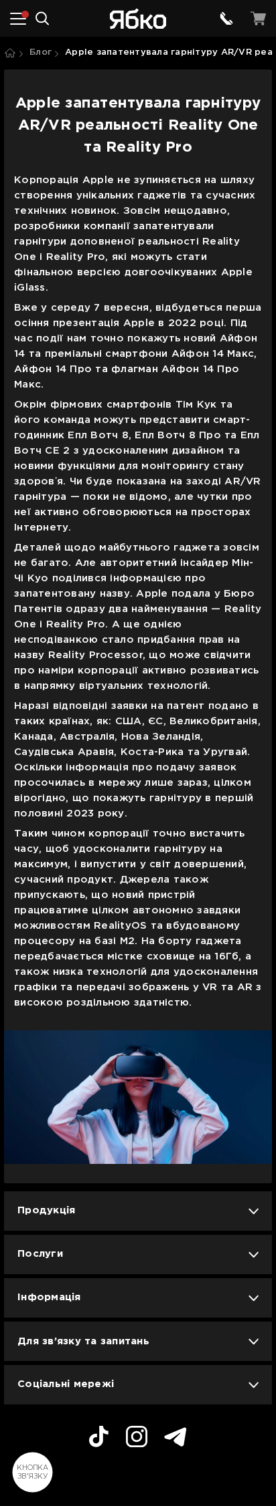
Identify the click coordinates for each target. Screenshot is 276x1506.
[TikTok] (99, 1438)
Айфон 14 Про (53, 369)
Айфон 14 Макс (212, 353)
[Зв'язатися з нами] (226, 18)
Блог (40, 52)
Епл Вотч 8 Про (178, 435)
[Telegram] (175, 1439)
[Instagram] (136, 1438)
